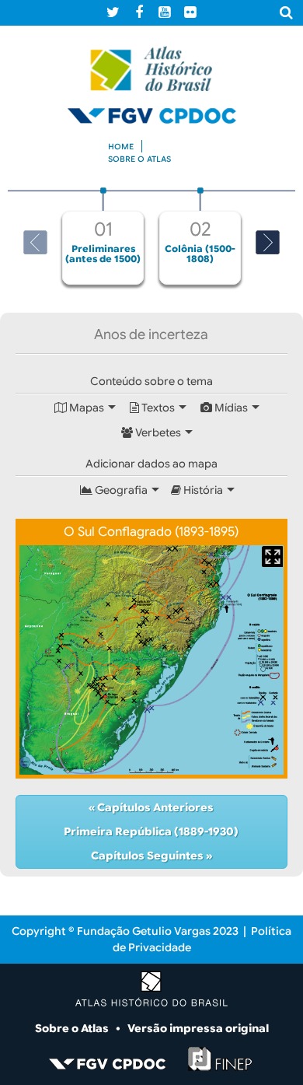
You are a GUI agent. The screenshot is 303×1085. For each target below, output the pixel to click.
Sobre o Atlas (73, 1028)
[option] (103, 236)
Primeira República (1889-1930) (151, 831)
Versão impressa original (198, 1028)
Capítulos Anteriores (154, 807)
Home (121, 147)
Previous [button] (35, 242)
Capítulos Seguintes (148, 856)
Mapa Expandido (272, 556)
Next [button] (268, 242)
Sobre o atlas (139, 159)
